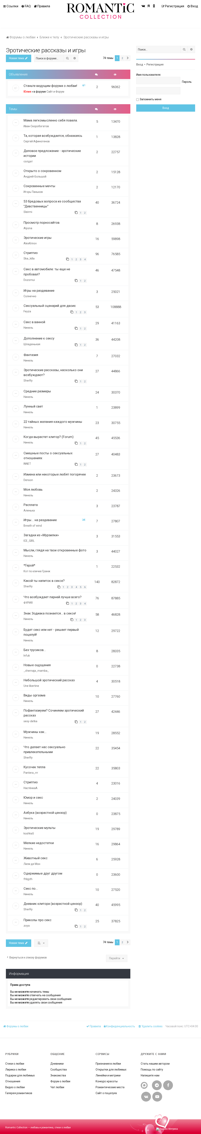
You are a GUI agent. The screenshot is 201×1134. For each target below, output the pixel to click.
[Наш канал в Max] (144, 1085)
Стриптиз (30, 253)
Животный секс (36, 858)
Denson (28, 480)
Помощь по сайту (152, 1069)
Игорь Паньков (33, 191)
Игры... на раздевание (40, 520)
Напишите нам (150, 1075)
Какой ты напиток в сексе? (44, 581)
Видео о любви (15, 1087)
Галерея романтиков (18, 1093)
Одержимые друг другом (43, 873)
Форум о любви (60, 1081)
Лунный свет (33, 406)
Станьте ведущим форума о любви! (50, 86)
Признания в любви (108, 1063)
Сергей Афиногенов (37, 141)
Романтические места (110, 1087)
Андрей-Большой (35, 176)
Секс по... (31, 888)
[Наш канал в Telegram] (157, 1085)
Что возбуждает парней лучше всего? (52, 597)
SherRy (28, 380)
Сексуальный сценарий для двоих (50, 306)
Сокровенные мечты (39, 186)
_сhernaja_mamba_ (36, 670)
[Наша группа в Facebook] (168, 1085)
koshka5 (29, 833)
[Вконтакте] (143, 6)
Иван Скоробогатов (36, 126)
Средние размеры (37, 391)
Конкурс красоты (107, 1081)
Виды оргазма (34, 695)
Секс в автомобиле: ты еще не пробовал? (47, 271)
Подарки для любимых (20, 1075)
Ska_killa (29, 258)
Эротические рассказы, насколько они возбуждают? (53, 372)
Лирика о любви (15, 1069)
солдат (28, 161)
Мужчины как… (35, 732)
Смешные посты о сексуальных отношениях (48, 455)
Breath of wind (33, 525)
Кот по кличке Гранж (37, 571)
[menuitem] (26, 6)
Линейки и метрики (108, 1075)
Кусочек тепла (34, 767)
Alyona (28, 228)
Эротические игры (38, 238)
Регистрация (155, 64)
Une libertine (31, 685)
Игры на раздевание (39, 290)
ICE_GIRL (29, 540)
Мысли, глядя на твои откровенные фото (55, 550)
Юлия (27, 91)
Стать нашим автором (155, 1063)
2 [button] (122, 58)
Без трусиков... (35, 650)
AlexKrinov (30, 243)
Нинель (28, 327)
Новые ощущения (37, 665)
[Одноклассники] (154, 6)
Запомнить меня (150, 99)
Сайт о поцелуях (106, 1093)
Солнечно (30, 296)
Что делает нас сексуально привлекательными (44, 749)
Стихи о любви (14, 1063)
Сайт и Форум (55, 91)
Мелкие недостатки (39, 843)
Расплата (31, 505)
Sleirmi (28, 211)
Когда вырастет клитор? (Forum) (49, 437)
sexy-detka (30, 721)
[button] (127, 58)
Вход (139, 64)
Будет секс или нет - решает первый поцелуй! (51, 632)
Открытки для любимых (111, 1069)
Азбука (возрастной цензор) (45, 813)
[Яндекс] (148, 6)
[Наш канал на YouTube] (157, 1097)
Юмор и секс (33, 797)
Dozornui (29, 279)
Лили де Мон (32, 863)
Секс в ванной (34, 322)
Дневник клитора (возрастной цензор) (53, 904)
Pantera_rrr (31, 772)
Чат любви (57, 1087)
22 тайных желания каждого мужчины (53, 422)
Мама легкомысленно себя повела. (51, 120)
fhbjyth (28, 879)
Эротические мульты (40, 828)
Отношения (12, 1081)
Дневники (57, 1063)
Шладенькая (32, 344)
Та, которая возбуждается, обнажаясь (53, 136)
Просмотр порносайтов (41, 222)
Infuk (27, 655)
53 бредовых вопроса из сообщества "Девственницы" (52, 203)
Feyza (27, 311)
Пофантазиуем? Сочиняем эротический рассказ (54, 712)
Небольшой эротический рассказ (49, 680)
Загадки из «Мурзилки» (41, 535)
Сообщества (58, 1069)
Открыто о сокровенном (42, 171)
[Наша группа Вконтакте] (146, 1097)
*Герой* (29, 565)
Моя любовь (33, 489)
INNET (27, 463)
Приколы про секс (37, 920)
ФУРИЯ (28, 602)
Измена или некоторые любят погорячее (55, 474)
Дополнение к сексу (39, 338)
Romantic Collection (16, 1127)
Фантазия (31, 355)
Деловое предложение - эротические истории (52, 153)
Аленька (29, 510)
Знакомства (58, 1075)
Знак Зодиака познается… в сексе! (50, 613)
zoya (27, 925)
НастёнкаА (30, 788)
